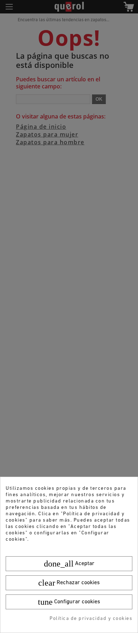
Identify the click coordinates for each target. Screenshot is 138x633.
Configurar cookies (69, 601)
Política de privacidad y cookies (91, 618)
